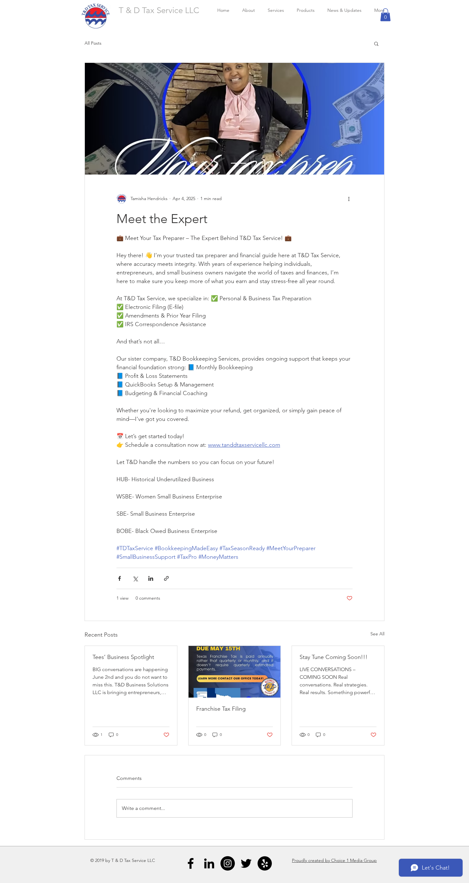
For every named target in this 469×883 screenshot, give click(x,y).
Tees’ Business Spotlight (123, 657)
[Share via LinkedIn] (151, 578)
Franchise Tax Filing (221, 708)
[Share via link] (166, 578)
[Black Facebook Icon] (190, 863)
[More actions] (349, 199)
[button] (385, 14)
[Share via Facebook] (119, 578)
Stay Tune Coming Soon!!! (334, 657)
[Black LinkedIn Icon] (209, 863)
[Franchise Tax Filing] (235, 672)
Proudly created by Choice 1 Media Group (334, 860)
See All (377, 634)
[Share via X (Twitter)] (135, 578)
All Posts (93, 43)
